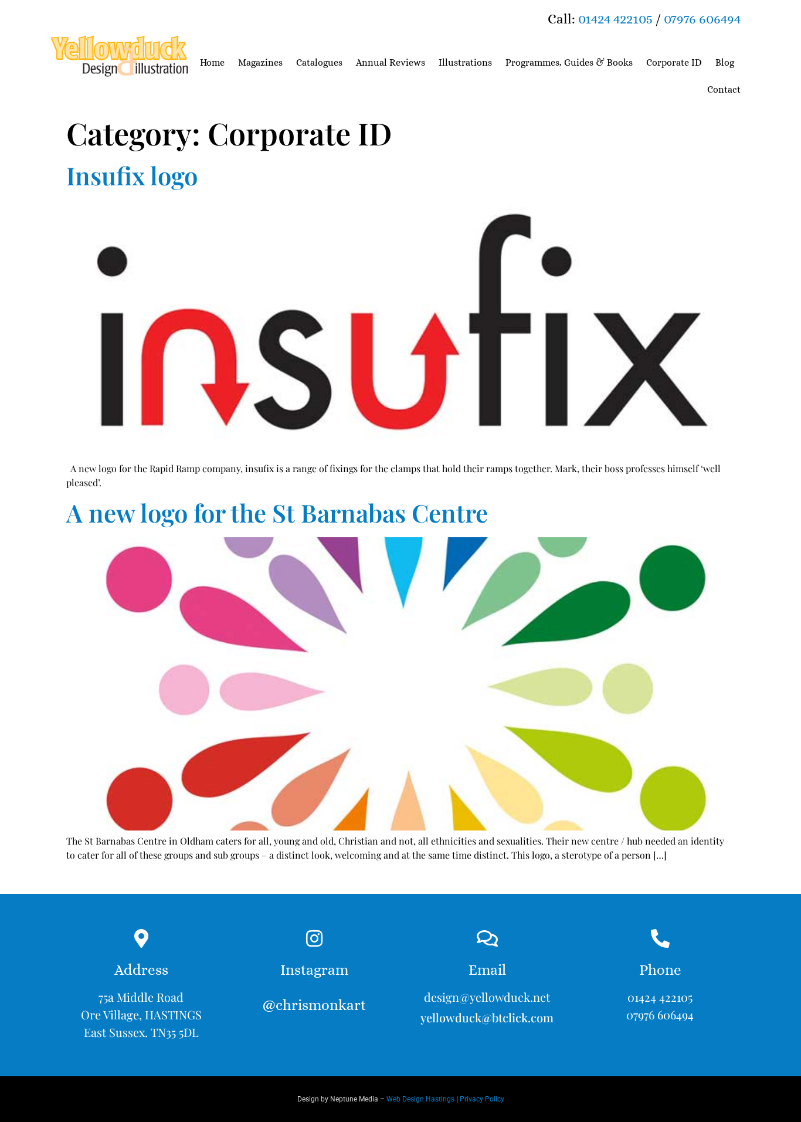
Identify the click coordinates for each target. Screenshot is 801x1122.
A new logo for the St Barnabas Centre (277, 512)
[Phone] (660, 938)
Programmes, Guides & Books (569, 62)
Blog (724, 62)
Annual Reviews (390, 62)
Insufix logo (132, 175)
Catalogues (319, 62)
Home (212, 62)
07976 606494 (702, 18)
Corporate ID (674, 62)
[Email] (487, 938)
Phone (660, 969)
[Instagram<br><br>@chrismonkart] (314, 938)
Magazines (260, 62)
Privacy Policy (482, 1099)
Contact (724, 89)
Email (487, 969)
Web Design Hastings (420, 1099)
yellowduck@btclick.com (487, 1017)
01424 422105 (615, 18)
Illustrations (465, 62)
